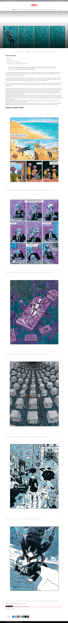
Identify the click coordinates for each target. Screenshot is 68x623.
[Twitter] (60, 1)
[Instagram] (54, 1)
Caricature (40, 9)
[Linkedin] (23, 617)
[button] (61, 9)
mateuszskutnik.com (21, 603)
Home (6, 12)
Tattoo (44, 9)
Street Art (47, 9)
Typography (33, 9)
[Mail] (56, 1)
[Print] (28, 617)
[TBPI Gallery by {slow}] (34, 5)
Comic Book (28, 9)
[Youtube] (61, 1)
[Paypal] (58, 1)
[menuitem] (15, 0)
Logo (50, 9)
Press (17, 9)
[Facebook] (53, 1)
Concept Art (21, 9)
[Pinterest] (18, 617)
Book (37, 9)
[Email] (25, 617)
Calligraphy (53, 9)
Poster (25, 9)
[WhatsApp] (21, 617)
